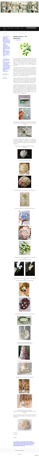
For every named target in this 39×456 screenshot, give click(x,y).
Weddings (4, 27)
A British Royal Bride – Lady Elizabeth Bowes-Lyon (6, 60)
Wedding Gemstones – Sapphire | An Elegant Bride (6, 51)
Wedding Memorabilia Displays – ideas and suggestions (6, 69)
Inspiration (4, 29)
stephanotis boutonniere (26, 442)
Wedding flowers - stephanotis (21, 445)
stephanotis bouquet (20, 442)
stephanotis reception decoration (24, 444)
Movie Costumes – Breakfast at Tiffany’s (6, 48)
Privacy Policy (5, 78)
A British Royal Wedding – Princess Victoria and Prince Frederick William (6, 66)
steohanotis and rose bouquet (25, 441)
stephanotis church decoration (27, 443)
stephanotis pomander (16, 444)
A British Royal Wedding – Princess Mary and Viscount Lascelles (6, 63)
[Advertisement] (19, 19)
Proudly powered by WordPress (19, 450)
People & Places (17, 27)
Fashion (22, 27)
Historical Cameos (5, 71)
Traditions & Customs (10, 27)
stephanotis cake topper (19, 443)
